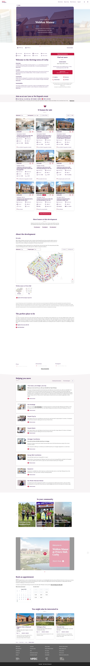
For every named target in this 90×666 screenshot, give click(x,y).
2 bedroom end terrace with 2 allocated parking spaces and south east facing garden (44, 137)
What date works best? (20, 586)
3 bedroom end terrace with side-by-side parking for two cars (45, 199)
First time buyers (66, 380)
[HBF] (62, 659)
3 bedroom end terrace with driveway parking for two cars (64, 168)
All (72, 380)
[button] (47, 275)
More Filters (45, 115)
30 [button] (30, 599)
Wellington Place (41, 627)
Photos (21, 47)
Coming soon (70, 249)
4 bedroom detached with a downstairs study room (63, 199)
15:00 (46, 594)
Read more (72, 100)
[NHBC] (34, 659)
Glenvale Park (60, 627)
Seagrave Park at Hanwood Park (24, 627)
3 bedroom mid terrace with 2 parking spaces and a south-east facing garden (24, 168)
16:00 (41, 597)
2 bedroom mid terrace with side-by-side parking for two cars (25, 136)
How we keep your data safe (56, 584)
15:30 (36, 597)
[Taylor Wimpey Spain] (18, 659)
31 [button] (17, 600)
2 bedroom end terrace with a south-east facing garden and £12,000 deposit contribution (64, 137)
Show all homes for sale (45, 213)
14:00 (36, 594)
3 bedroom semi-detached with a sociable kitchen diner (25, 199)
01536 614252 (62, 62)
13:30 (46, 592)
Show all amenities (45, 368)
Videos (28, 47)
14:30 (41, 594)
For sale (64, 249)
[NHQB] (46, 659)
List (72, 115)
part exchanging (38, 406)
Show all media (70, 47)
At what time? (36, 586)
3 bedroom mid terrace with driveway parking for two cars (44, 168)
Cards (68, 115)
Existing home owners (56, 380)
